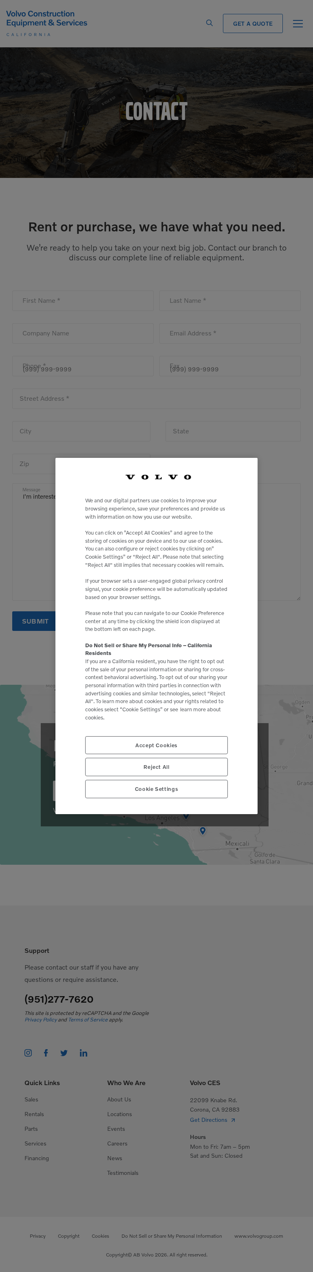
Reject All (156, 767)
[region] (156, 636)
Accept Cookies (156, 745)
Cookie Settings (157, 789)
